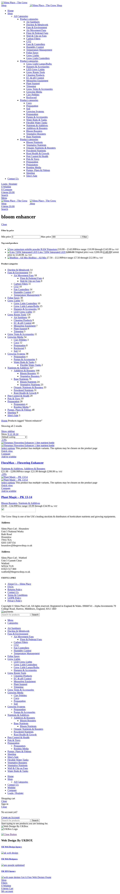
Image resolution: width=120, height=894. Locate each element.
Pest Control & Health (37, 156)
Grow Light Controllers (38, 58)
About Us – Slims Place (19, 584)
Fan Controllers (21, 289)
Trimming (31, 86)
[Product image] (27, 445)
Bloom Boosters (34, 131)
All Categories (21, 16)
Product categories (29, 19)
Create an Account (10, 817)
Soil (28, 108)
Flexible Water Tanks (36, 122)
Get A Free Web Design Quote (36, 877)
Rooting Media (33, 167)
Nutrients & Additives (37, 125)
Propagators (32, 164)
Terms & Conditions (18, 595)
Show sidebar (8, 431)
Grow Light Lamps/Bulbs (39, 64)
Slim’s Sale (31, 176)
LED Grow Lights (35, 69)
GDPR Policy (14, 598)
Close (4, 224)
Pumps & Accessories (37, 117)
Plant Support (33, 83)
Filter (84, 237)
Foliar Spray (32, 52)
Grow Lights (32, 55)
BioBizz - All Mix (37, 257)
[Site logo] (15, 5)
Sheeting (30, 173)
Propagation (32, 106)
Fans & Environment (36, 27)
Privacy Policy (15, 600)
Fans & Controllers (35, 44)
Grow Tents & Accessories (39, 89)
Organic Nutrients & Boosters (41, 148)
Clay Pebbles (32, 94)
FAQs (10, 586)
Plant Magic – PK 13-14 (16, 497)
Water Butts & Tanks (36, 120)
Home (4, 420)
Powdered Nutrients (36, 150)
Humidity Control (35, 47)
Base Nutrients (33, 136)
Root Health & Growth (37, 153)
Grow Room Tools (35, 72)
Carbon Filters (33, 38)
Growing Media (34, 92)
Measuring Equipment (37, 80)
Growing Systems (35, 111)
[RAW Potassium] (24, 249)
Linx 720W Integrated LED (52, 252)
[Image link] (18, 511)
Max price (46, 236)
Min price (6, 236)
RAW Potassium (49, 249)
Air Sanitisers (33, 22)
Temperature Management (39, 50)
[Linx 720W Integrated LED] (23, 252)
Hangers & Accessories (37, 66)
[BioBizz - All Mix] (18, 257)
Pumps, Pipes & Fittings (38, 170)
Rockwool (31, 97)
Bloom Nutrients (34, 142)
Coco (29, 103)
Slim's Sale (13, 415)
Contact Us (13, 592)
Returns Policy (15, 589)
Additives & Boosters (37, 128)
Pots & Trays (32, 159)
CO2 (28, 41)
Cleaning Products (35, 75)
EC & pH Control (35, 78)
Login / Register (15, 793)
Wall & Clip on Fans (36, 36)
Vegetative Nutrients (36, 145)
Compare (12, 790)
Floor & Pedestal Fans (37, 33)
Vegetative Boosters (36, 134)
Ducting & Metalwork (37, 24)
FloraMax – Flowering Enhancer (22, 462)
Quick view (7, 451)
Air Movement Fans (36, 30)
